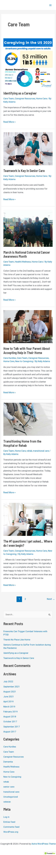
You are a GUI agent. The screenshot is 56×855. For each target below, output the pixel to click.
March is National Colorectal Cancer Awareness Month (26, 254)
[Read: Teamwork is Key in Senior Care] (28, 148)
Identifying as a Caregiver (20, 93)
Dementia (8, 761)
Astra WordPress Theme (44, 843)
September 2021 (11, 686)
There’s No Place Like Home (16, 639)
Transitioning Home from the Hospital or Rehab (22, 443)
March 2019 (9, 706)
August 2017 (9, 731)
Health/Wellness (23, 261)
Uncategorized (10, 796)
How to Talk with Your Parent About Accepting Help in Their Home (26, 350)
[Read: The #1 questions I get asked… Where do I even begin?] (28, 519)
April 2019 (8, 701)
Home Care (41, 98)
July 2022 (8, 681)
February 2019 (10, 711)
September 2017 (11, 726)
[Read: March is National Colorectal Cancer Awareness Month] (28, 228)
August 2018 (9, 716)
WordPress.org (10, 832)
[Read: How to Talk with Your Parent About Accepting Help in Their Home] (28, 326)
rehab (29, 450)
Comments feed (11, 827)
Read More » (9, 121)
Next (51, 599)
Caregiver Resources (25, 98)
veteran (7, 801)
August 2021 (9, 691)
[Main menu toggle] (51, 5)
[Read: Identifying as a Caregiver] (28, 63)
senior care (8, 786)
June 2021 (8, 696)
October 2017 (10, 721)
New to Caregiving (24, 361)
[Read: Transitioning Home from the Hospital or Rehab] (28, 419)
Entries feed (9, 822)
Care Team (8, 98)
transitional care (41, 450)
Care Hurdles (9, 358)
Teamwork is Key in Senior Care (24, 171)
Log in (6, 817)
